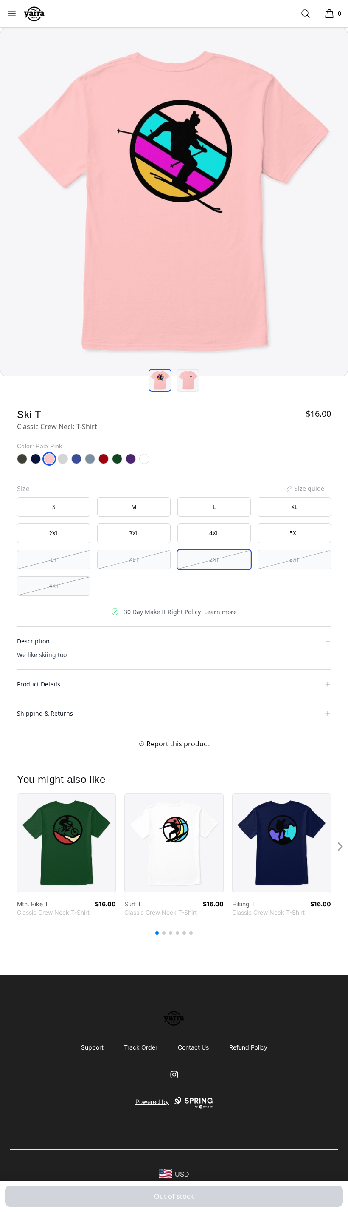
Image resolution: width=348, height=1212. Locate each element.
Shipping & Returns (45, 713)
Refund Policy (248, 1047)
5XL (294, 533)
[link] (66, 843)
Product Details (38, 684)
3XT (294, 559)
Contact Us (193, 1047)
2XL (54, 533)
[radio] (53, 507)
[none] (304, 488)
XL (294, 507)
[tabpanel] (174, 202)
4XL (214, 533)
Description (33, 641)
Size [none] (23, 488)
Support (92, 1047)
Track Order (140, 1047)
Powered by (152, 1101)
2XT (214, 559)
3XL (134, 533)
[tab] (160, 380)
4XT (54, 586)
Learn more (220, 612)
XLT (134, 559)
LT (54, 559)
